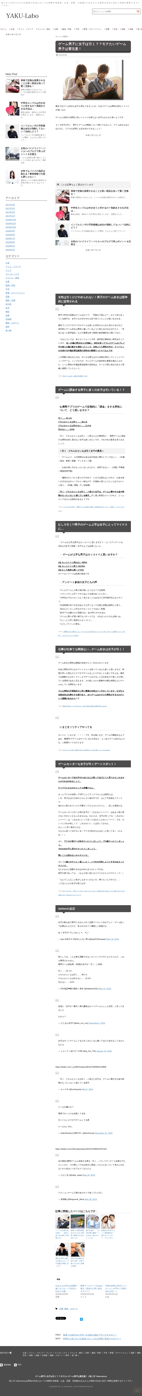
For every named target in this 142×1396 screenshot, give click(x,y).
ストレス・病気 (43, 29)
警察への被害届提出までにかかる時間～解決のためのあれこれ (77, 1234)
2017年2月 (10, 212)
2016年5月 (10, 246)
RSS (19, 1365)
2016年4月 (10, 250)
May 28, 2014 (91, 1199)
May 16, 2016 (113, 939)
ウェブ (8, 270)
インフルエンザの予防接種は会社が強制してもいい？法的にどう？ (33, 128)
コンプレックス (12, 274)
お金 (12, 29)
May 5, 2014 (87, 1089)
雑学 (7, 327)
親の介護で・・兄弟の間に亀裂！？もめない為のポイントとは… (92, 1234)
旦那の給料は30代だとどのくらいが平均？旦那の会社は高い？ (116, 1288)
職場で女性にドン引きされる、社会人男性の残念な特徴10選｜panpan (85, 706)
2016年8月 (10, 235)
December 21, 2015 (103, 1133)
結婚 (131, 29)
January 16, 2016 (104, 1051)
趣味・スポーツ (71, 1309)
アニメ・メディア (26, 29)
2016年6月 (10, 242)
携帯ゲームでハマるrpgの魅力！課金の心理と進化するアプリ (91, 1288)
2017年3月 (10, 208)
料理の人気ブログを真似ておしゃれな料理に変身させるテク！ (92, 1338)
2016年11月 (11, 223)
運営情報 (7, 1365)
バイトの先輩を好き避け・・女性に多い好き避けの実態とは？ (62, 1234)
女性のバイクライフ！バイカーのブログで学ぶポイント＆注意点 (33, 151)
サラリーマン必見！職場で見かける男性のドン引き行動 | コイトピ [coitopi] (86, 750)
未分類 (8, 304)
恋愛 (107, 29)
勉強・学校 (66, 29)
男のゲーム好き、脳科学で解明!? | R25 (75, 376)
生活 (115, 29)
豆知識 (8, 319)
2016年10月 (11, 227)
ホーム (4, 29)
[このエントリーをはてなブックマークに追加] (81, 1319)
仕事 (56, 29)
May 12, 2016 (105, 988)
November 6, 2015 (97, 1023)
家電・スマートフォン (92, 29)
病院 (123, 29)
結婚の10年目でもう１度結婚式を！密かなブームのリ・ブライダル (108, 1234)
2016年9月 (10, 231)
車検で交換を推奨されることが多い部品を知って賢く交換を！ (33, 83)
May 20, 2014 (89, 1175)
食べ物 (8, 330)
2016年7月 (10, 238)
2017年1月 (10, 216)
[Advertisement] (93, 156)
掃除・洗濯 (10, 300)
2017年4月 (10, 205)
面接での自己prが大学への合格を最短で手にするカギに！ (90, 1335)
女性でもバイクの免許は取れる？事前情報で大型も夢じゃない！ (33, 174)
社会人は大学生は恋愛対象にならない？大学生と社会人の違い (66, 1288)
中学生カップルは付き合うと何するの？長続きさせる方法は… (33, 106)
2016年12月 (11, 220)
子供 (77, 29)
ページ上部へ (138, 1390)
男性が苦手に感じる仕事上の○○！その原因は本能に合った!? (62, 1262)
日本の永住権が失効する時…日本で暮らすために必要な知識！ (77, 1262)
